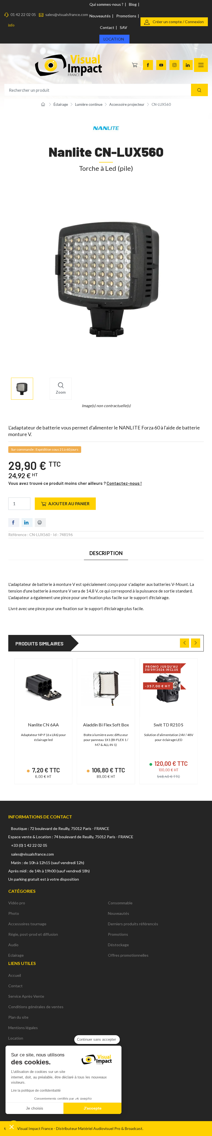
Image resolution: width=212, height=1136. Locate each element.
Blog (133, 4)
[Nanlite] (106, 127)
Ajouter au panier (68, 503)
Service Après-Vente (26, 996)
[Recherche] (199, 90)
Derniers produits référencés (133, 923)
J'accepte (93, 1108)
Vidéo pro (16, 902)
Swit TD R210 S (168, 724)
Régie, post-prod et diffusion (33, 934)
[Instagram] (174, 65)
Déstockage (118, 944)
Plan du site (18, 1017)
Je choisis (34, 1108)
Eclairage (16, 955)
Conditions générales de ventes (35, 1006)
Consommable (120, 902)
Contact (107, 27)
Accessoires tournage (27, 923)
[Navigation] (201, 65)
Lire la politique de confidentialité (36, 1090)
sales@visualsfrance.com (66, 14)
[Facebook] (148, 65)
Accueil (14, 975)
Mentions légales (23, 1027)
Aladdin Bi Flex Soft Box (106, 724)
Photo (13, 913)
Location (114, 39)
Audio (13, 944)
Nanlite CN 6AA (43, 724)
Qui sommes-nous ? (106, 4)
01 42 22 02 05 (23, 14)
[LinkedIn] (188, 65)
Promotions (126, 15)
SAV (123, 27)
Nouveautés (100, 15)
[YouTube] (161, 65)
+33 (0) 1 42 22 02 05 (29, 845)
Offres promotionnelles (128, 955)
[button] (11, 1126)
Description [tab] (106, 553)
